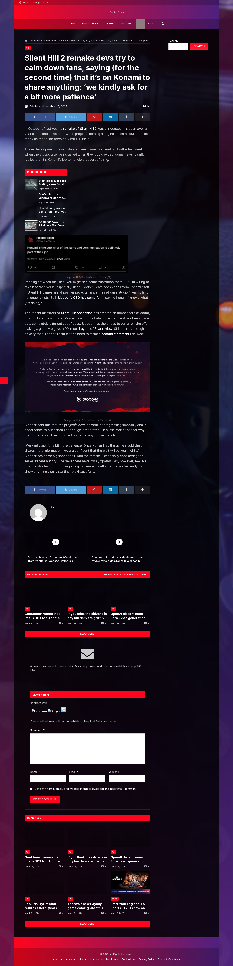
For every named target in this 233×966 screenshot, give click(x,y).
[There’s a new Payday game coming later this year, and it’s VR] (87, 882)
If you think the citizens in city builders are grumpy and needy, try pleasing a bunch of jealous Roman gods (87, 616)
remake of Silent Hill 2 (80, 129)
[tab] (112, 574)
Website (114, 772)
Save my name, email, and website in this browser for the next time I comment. (86, 789)
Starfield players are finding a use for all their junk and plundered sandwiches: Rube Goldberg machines (52, 182)
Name (35, 772)
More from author (135, 574)
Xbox (114, 899)
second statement (115, 334)
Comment (37, 730)
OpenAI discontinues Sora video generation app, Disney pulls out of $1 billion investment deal (130, 616)
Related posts (112, 574)
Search (173, 41)
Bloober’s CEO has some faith (80, 298)
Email (73, 772)
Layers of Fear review (95, 329)
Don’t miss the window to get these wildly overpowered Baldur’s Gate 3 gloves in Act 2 (52, 196)
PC (27, 48)
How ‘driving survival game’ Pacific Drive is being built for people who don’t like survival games (52, 210)
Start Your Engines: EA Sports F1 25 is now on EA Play (130, 906)
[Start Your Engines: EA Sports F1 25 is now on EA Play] (130, 882)
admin (55, 506)
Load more (87, 633)
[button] (40, 711)
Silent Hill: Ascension (77, 313)
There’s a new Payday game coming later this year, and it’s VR (85, 906)
